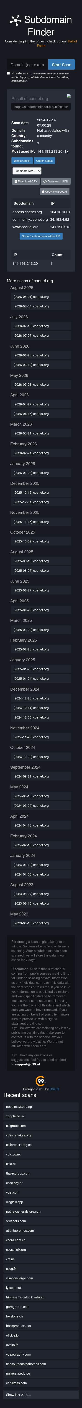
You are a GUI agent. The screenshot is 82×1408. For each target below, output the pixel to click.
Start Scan (61, 64)
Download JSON (57, 181)
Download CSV (27, 181)
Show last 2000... (18, 1394)
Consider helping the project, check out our (41, 43)
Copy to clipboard (55, 191)
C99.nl (54, 1089)
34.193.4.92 (59, 219)
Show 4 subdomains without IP (41, 236)
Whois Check (22, 160)
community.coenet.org (30, 219)
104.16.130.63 (61, 211)
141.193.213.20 (62, 226)
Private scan (40, 76)
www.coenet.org (25, 226)
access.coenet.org (27, 211)
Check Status (44, 160)
